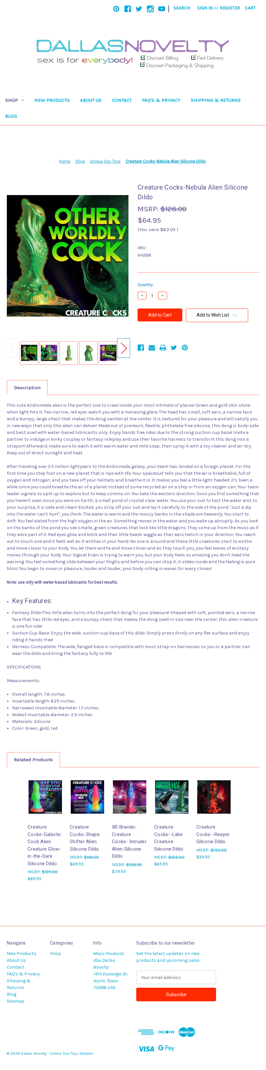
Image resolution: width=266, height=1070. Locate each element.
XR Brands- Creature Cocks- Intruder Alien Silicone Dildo (129, 841)
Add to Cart (45, 802)
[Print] (163, 347)
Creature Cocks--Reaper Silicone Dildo (213, 834)
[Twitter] (139, 9)
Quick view (45, 791)
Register (230, 8)
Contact (122, 100)
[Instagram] (150, 9)
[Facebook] (127, 9)
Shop (11, 100)
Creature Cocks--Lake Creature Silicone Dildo (169, 838)
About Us (91, 100)
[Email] (152, 347)
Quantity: (146, 284)
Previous (11, 348)
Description (27, 387)
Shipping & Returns (216, 100)
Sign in (205, 8)
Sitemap (15, 1001)
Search (182, 8)
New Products (52, 100)
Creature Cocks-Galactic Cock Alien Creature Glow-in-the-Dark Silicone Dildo (45, 845)
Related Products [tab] (33, 759)
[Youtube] (161, 9)
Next (123, 348)
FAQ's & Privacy (161, 100)
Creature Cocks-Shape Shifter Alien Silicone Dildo (85, 838)
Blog (11, 116)
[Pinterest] (116, 9)
